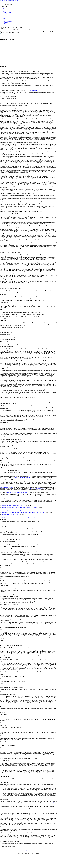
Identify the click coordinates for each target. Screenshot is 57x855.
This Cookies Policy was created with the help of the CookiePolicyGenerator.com (27, 803)
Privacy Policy (26, 850)
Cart (1, 6)
